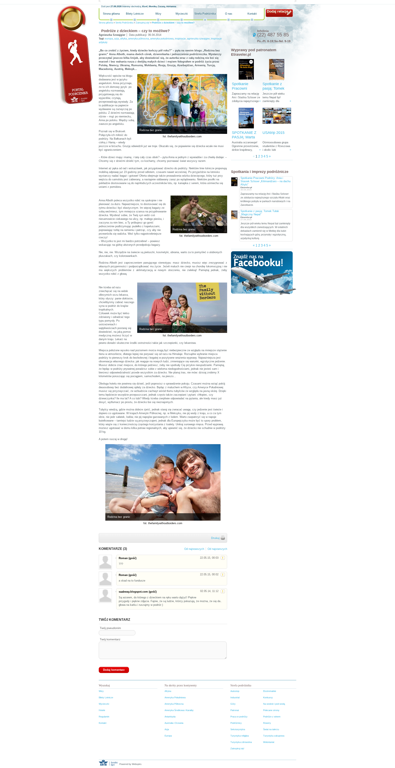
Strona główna (111, 13)
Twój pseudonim (110, 628)
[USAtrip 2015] (277, 118)
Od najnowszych (194, 548)
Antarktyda (170, 716)
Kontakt (252, 13)
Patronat (234, 710)
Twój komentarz (110, 639)
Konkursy (268, 697)
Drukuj (215, 538)
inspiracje (180, 38)
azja (116, 38)
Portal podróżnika (74, 54)
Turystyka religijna (239, 735)
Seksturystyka (237, 729)
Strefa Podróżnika (205, 13)
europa (109, 38)
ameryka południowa (162, 38)
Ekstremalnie (269, 691)
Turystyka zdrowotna (241, 742)
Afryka (168, 691)
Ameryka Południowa (175, 697)
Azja (167, 729)
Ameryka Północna (174, 704)
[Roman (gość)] (105, 562)
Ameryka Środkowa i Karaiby (179, 710)
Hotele (102, 710)
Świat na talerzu (271, 729)
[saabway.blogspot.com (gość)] (105, 595)
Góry (233, 704)
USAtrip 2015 (274, 133)
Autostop (234, 691)
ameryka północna (138, 38)
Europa (168, 735)
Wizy (158, 13)
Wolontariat (268, 742)
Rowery (267, 723)
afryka (123, 38)
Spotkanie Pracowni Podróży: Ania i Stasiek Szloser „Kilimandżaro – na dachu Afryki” (265, 181)
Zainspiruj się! (143, 22)
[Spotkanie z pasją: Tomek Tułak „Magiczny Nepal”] (276, 69)
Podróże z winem (271, 716)
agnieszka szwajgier (198, 38)
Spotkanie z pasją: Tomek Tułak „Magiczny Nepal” (259, 213)
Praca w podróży (238, 716)
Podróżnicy (236, 723)
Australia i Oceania (174, 723)
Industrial (234, 697)
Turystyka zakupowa (273, 735)
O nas (228, 13)
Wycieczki (181, 13)
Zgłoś (223, 558)
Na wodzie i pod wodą (274, 704)
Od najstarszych (217, 548)
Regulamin (104, 716)
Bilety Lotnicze (135, 13)
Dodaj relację (277, 11)
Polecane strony (271, 710)
